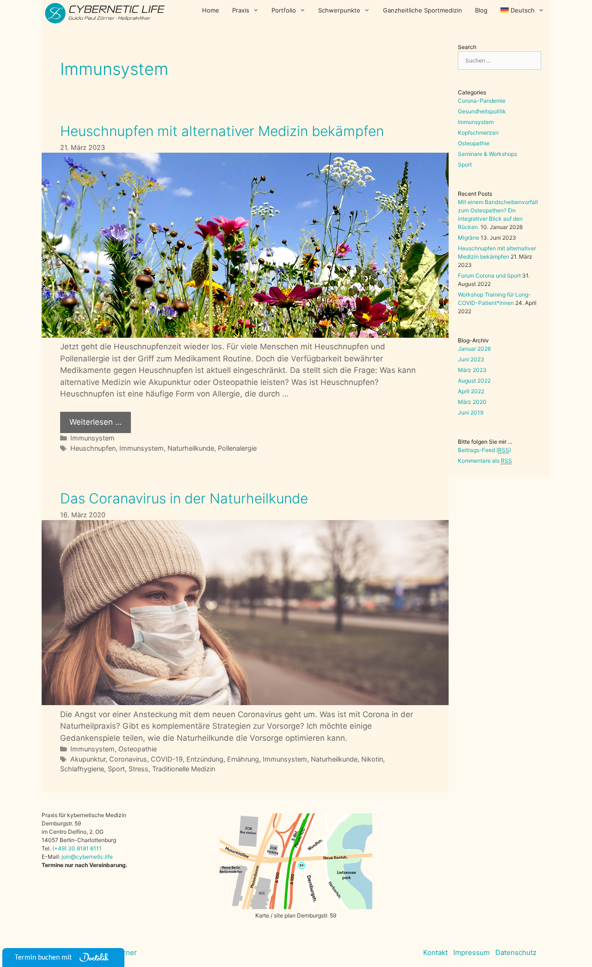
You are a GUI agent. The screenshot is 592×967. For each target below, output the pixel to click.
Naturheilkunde (190, 448)
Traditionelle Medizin (183, 769)
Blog (481, 10)
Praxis (240, 10)
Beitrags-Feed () (484, 449)
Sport (116, 769)
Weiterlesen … (95, 422)
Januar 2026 (474, 348)
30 (71, 848)
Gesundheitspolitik (482, 111)
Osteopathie (137, 749)
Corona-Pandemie (482, 100)
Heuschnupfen (93, 448)
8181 (83, 848)
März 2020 (472, 401)
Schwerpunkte (339, 10)
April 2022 (471, 391)
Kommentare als (485, 460)
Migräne (468, 237)
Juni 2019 (470, 412)
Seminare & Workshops (487, 153)
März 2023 (472, 369)
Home (210, 10)
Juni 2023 (471, 359)
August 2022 (474, 380)
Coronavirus (128, 759)
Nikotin (372, 759)
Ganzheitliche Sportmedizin (422, 10)
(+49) (60, 848)
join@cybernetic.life (87, 856)
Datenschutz (515, 952)
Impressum (471, 952)
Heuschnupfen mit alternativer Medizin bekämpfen (222, 131)
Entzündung (204, 759)
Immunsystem (92, 438)
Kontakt (435, 952)
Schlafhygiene (82, 769)
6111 (95, 848)
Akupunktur (87, 759)
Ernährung (243, 759)
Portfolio (283, 10)
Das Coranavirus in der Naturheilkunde (184, 498)
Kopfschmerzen (478, 132)
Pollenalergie (237, 448)
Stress (138, 769)
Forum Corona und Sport (489, 275)
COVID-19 (167, 759)
